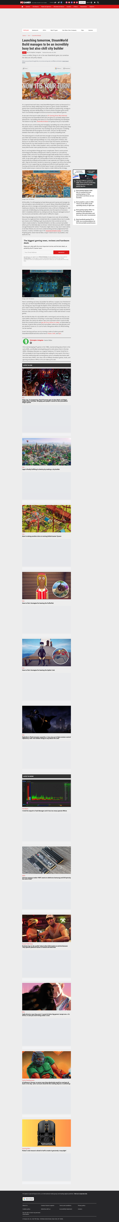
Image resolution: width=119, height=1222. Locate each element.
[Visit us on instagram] (67, 2)
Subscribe (82, 2)
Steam (50, 333)
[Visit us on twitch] (72, 2)
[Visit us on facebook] (61, 2)
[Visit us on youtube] (69, 2)
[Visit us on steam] (59, 2)
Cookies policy (26, 1209)
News (24, 52)
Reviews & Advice (59, 7)
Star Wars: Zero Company (69, 30)
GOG (53, 333)
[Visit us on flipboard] (74, 2)
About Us (25, 1205)
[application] (46, 86)
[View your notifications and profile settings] (94, 2)
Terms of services (43, 257)
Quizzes (90, 30)
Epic (60, 333)
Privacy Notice (27, 258)
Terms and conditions (65, 1205)
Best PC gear (54, 30)
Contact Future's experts (47, 1205)
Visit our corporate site (80, 1193)
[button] (98, 2)
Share (26, 68)
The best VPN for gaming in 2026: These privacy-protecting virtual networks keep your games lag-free (85, 183)
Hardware (36, 7)
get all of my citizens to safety (50, 322)
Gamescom (35, 30)
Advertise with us (45, 1209)
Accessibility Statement (66, 1209)
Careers (80, 1209)
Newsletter (83, 7)
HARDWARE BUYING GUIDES (79, 171)
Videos (76, 7)
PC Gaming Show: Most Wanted (57, 116)
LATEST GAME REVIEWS (91, 171)
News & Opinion (46, 7)
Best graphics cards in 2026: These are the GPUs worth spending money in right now (85, 203)
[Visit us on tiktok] (77, 2)
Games (28, 7)
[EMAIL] (31, 343)
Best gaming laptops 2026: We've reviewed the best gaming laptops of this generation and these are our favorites (85, 194)
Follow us (59, 68)
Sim (29, 35)
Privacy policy (81, 1205)
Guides (69, 7)
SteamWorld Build (36, 35)
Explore (92, 7)
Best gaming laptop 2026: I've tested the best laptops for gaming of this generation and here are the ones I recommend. (86, 212)
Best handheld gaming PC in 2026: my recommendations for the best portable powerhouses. (86, 221)
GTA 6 (44, 30)
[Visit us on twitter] (64, 2)
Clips (82, 30)
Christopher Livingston (35, 52)
